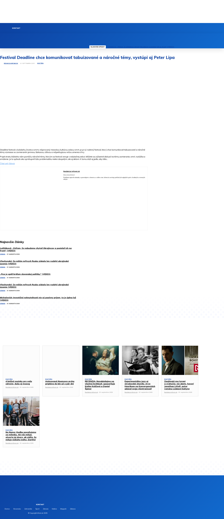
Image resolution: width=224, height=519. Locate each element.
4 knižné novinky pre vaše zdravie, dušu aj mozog (19, 382)
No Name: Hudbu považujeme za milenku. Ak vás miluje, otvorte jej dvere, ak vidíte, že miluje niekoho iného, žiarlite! (21, 436)
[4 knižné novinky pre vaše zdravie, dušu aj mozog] (21, 360)
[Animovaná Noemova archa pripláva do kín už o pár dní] (61, 360)
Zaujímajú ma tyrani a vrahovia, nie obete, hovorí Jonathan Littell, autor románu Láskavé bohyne (179, 385)
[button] (89, 35)
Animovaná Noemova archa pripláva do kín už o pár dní (59, 382)
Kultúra (40, 63)
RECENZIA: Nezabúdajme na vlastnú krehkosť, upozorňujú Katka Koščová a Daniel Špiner (100, 385)
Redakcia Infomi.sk (11, 63)
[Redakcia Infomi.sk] (2, 63)
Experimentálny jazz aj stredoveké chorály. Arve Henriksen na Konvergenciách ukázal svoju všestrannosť (140, 385)
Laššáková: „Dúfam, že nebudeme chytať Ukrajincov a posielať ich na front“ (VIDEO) (141, 47)
